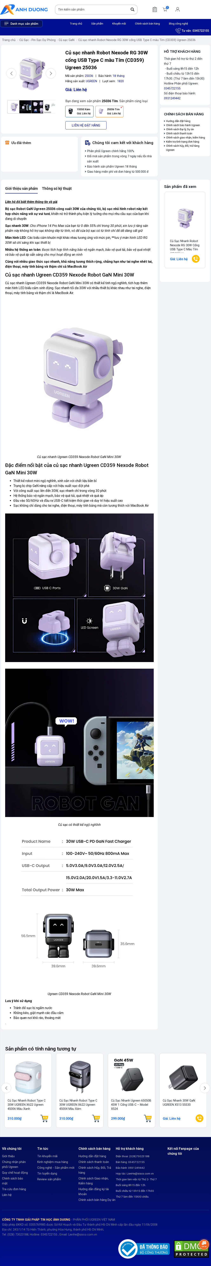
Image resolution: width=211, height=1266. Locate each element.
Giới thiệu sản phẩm (21, 188)
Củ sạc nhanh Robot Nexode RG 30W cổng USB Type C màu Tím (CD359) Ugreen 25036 (137, 40)
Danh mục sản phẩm (24, 24)
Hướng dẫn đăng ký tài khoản (94, 1191)
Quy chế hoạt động (15, 1173)
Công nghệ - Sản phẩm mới (55, 1168)
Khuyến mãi (119, 23)
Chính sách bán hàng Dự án (97, 1200)
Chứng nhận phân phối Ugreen (14, 1164)
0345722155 (200, 31)
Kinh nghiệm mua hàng (52, 1162)
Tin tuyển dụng (47, 1173)
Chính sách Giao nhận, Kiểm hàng (94, 1181)
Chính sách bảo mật (12, 1181)
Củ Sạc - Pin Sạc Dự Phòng (37, 40)
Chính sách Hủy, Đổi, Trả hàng (95, 1170)
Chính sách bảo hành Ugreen (183, 125)
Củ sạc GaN (66, 40)
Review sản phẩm (49, 1179)
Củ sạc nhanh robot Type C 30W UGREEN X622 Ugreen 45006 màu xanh (27, 1105)
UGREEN (91, 81)
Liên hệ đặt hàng (86, 125)
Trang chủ (76, 23)
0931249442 (172, 98)
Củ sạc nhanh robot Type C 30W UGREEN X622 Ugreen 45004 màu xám (78, 1105)
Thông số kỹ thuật (57, 188)
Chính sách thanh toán (179, 133)
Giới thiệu (8, 1156)
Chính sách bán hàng (147, 23)
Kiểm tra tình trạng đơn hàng (182, 141)
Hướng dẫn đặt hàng (178, 121)
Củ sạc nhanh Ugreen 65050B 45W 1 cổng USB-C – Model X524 (131, 1105)
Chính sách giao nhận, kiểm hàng (185, 137)
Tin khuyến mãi (47, 1156)
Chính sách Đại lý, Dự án (180, 129)
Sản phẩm (97, 23)
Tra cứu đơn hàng (14, 1189)
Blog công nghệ (178, 23)
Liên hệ (7, 1195)
